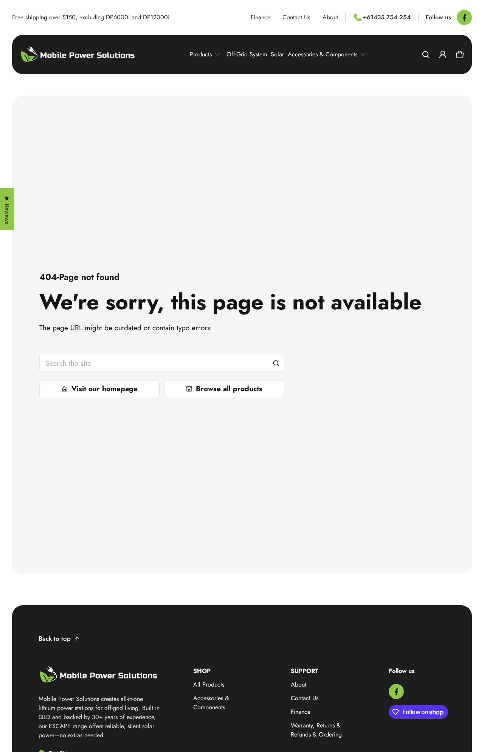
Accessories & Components (211, 703)
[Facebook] (464, 17)
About (330, 17)
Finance (260, 17)
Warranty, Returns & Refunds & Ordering (316, 730)
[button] (425, 54)
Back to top (55, 638)
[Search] (276, 363)
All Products (208, 684)
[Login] (442, 54)
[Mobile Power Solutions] (78, 54)
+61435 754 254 (387, 17)
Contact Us (296, 17)
